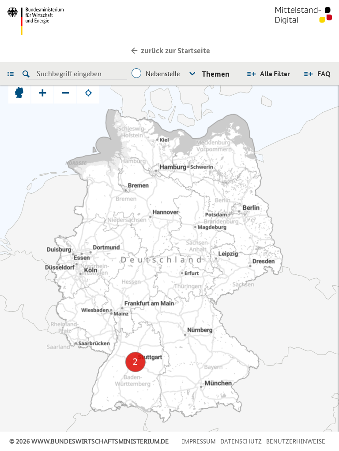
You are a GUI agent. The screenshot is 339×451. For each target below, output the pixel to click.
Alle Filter (275, 74)
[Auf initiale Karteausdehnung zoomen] (19, 92)
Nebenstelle (163, 74)
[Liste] (12, 73)
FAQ (324, 74)
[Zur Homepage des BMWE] (86, 21)
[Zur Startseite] (303, 21)
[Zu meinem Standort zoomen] (88, 92)
